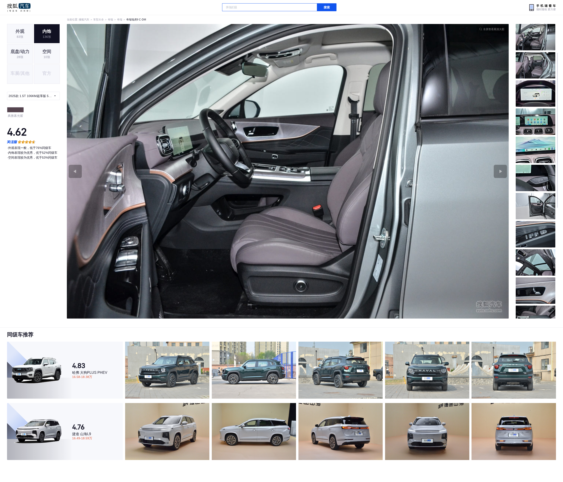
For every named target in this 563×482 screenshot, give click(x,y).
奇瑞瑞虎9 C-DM (136, 19)
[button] (177, 171)
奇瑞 (110, 19)
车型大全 (98, 19)
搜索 (327, 7)
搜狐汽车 (19, 7)
